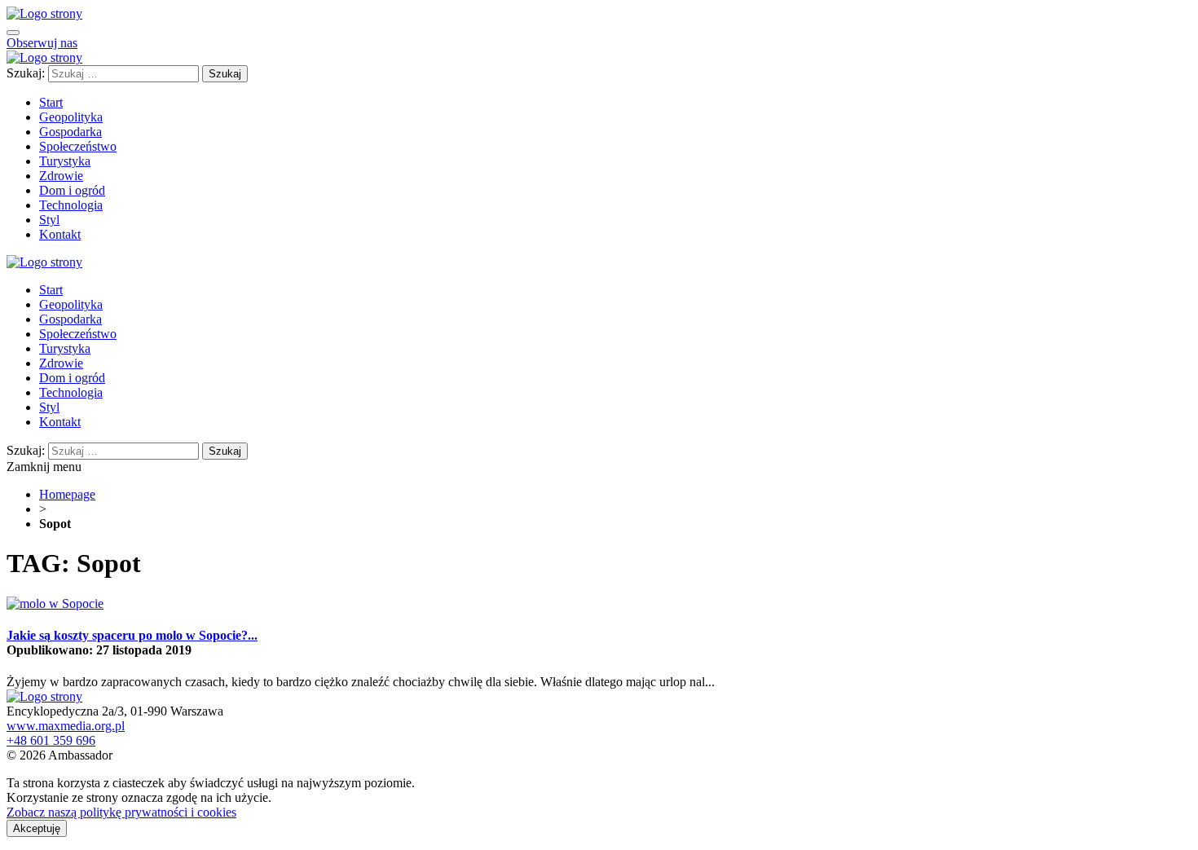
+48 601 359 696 (51, 740)
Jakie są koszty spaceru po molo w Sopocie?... (132, 635)
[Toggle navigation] (13, 32)
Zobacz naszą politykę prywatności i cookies (121, 812)
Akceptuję (36, 828)
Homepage (67, 494)
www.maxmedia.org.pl (66, 726)
